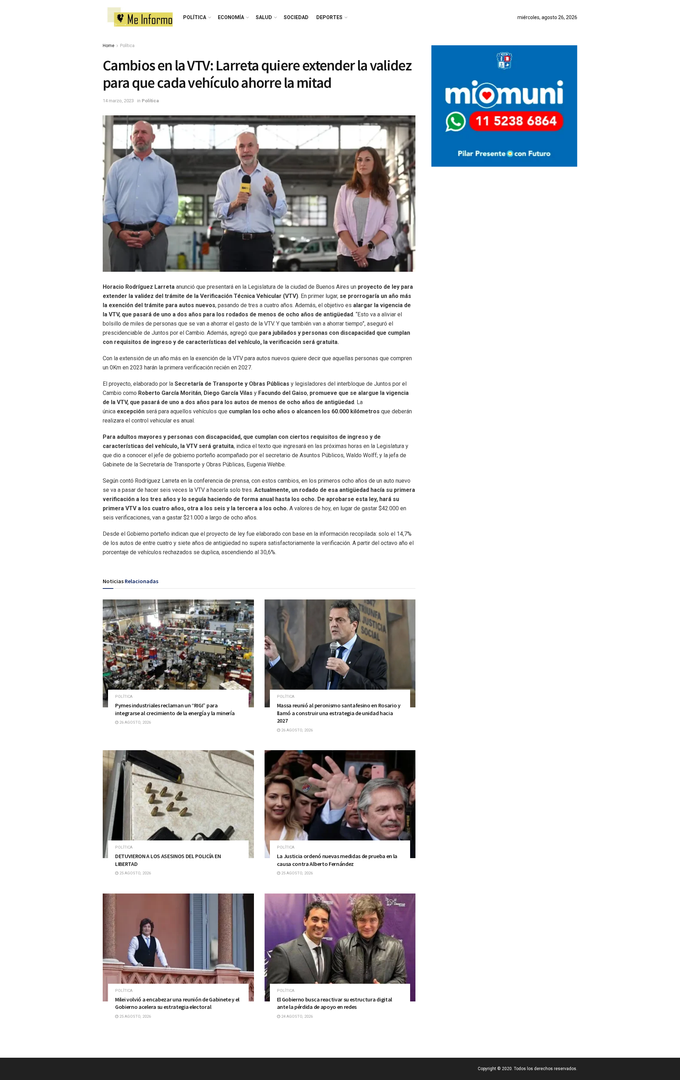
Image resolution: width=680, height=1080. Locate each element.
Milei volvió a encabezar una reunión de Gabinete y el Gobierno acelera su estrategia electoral (177, 1003)
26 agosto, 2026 (134, 722)
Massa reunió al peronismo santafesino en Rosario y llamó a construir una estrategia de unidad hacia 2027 (339, 713)
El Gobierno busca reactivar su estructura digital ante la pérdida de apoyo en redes (334, 1003)
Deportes (329, 17)
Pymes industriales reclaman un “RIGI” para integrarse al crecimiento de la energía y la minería (174, 709)
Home (108, 45)
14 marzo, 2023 (118, 100)
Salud (264, 17)
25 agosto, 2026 (134, 873)
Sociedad (296, 17)
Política (194, 17)
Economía (231, 17)
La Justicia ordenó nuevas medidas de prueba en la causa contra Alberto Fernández (337, 859)
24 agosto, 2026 (296, 1016)
